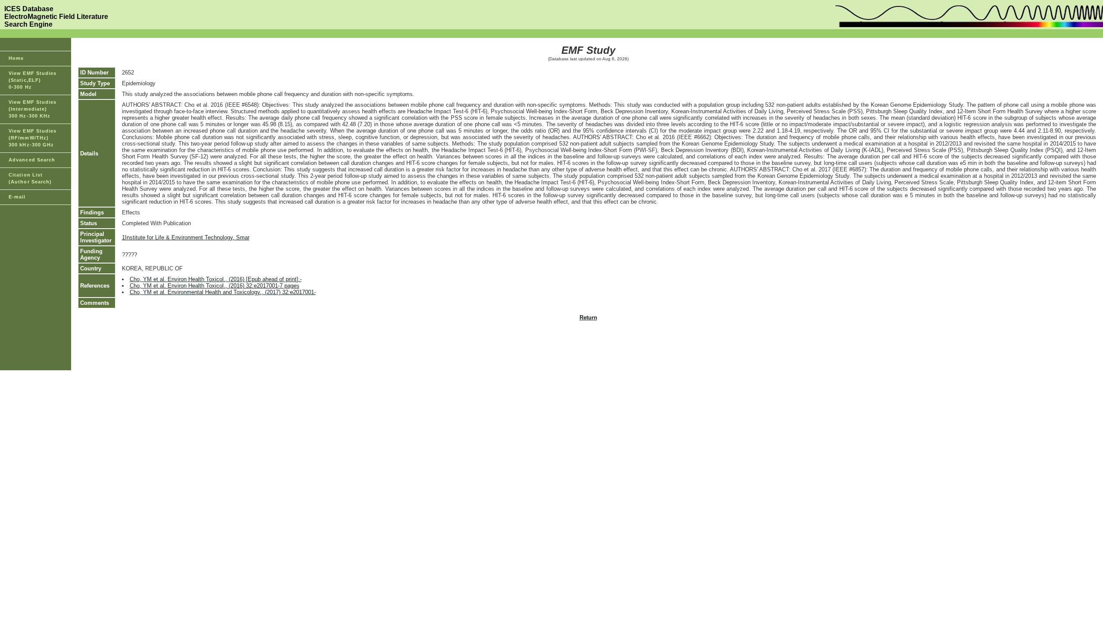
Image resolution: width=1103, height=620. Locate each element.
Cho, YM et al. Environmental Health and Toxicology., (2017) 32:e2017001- (223, 292)
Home (16, 58)
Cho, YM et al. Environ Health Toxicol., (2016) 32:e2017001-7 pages (214, 285)
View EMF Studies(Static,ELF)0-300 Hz (33, 80)
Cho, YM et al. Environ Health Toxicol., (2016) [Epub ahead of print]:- (216, 279)
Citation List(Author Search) (30, 178)
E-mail (17, 196)
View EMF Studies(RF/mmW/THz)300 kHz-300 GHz (33, 137)
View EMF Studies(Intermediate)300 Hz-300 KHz (33, 108)
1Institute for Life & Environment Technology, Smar (185, 237)
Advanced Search (32, 159)
